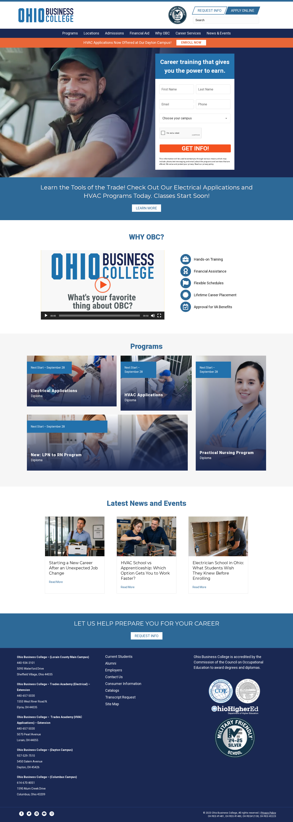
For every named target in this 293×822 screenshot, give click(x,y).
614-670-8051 (26, 782)
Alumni (110, 663)
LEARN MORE (146, 208)
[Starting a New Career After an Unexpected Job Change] (74, 536)
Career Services (188, 33)
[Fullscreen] (159, 316)
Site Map (112, 704)
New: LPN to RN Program (56, 454)
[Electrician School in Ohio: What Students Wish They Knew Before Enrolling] (218, 536)
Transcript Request (120, 697)
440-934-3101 (26, 662)
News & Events (219, 33)
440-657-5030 (26, 695)
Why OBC (162, 33)
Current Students (119, 656)
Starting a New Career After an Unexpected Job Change (73, 568)
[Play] (46, 316)
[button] (191, 42)
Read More (56, 582)
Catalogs (112, 690)
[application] (102, 285)
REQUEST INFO (146, 636)
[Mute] (153, 316)
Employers (113, 670)
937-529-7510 (26, 755)
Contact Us (114, 677)
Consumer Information (123, 684)
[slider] (99, 316)
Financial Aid (139, 33)
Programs (70, 33)
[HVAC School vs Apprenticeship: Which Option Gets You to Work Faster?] (146, 536)
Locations (91, 33)
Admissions (114, 33)
